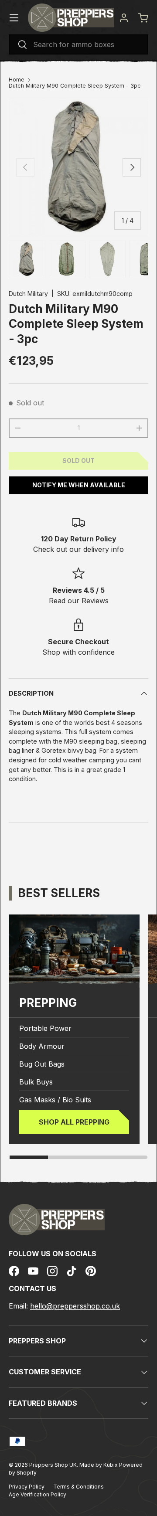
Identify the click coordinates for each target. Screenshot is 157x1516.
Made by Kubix (99, 1465)
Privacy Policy (26, 1486)
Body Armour (42, 1046)
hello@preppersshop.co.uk (75, 1306)
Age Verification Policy (37, 1494)
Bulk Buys (36, 1082)
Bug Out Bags (42, 1064)
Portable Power (45, 1028)
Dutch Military (28, 293)
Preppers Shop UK (53, 1465)
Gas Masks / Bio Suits (55, 1099)
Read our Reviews (79, 600)
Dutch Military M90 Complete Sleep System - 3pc (75, 86)
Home (16, 80)
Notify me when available (78, 485)
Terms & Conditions (78, 1486)
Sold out (78, 460)
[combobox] (78, 44)
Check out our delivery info (78, 549)
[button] (143, 17)
